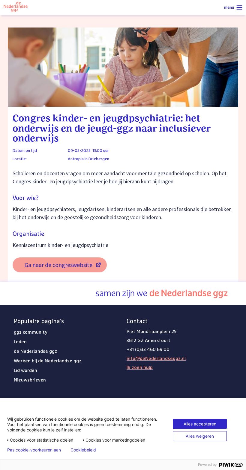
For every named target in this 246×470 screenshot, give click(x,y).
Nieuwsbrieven (30, 380)
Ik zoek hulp (140, 367)
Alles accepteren (200, 423)
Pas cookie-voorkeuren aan (34, 450)
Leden (20, 341)
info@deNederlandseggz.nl (156, 358)
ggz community (30, 332)
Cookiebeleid (83, 450)
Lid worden (25, 370)
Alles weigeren (200, 436)
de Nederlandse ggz (35, 351)
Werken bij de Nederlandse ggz (47, 360)
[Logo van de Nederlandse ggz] (16, 7)
